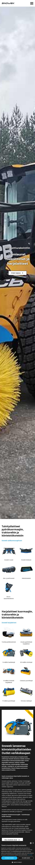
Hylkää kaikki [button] (26, 858)
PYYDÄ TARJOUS (16, 273)
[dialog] (17, 853)
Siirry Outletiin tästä (10, 840)
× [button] (33, 843)
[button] (17, 862)
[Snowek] (8, 3)
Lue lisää (30, 855)
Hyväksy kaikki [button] (9, 858)
